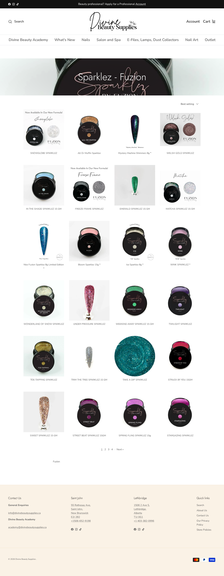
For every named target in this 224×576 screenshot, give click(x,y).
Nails (86, 39)
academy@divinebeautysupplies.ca (27, 527)
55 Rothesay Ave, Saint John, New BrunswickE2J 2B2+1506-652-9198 (81, 513)
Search (200, 505)
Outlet (210, 39)
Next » (120, 449)
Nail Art (191, 39)
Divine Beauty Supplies (25, 559)
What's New (64, 39)
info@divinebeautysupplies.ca (24, 513)
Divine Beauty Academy (28, 39)
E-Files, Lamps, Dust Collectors (153, 39)
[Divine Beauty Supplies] (112, 21)
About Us (202, 510)
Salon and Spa (109, 39)
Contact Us (203, 515)
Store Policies (204, 529)
